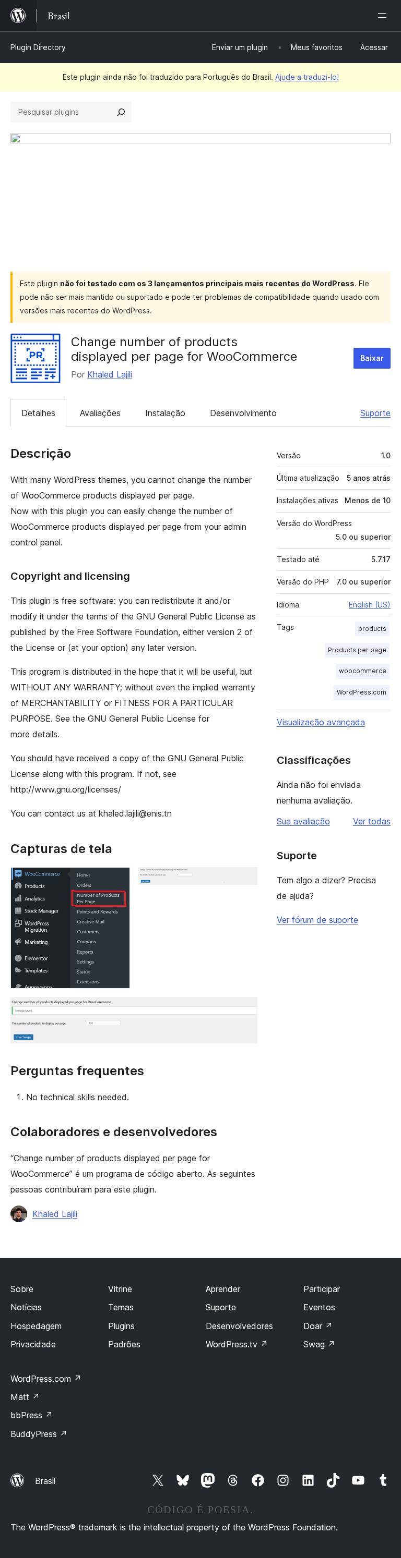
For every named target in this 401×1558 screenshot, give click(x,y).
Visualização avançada (321, 722)
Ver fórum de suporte (317, 920)
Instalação (165, 413)
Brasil (45, 1481)
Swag (319, 1344)
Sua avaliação (303, 821)
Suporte (375, 413)
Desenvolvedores (239, 1326)
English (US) (370, 604)
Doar (318, 1326)
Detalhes (38, 413)
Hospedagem (36, 1326)
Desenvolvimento (243, 413)
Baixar (372, 358)
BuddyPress (38, 1434)
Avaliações (100, 413)
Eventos (319, 1307)
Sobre (21, 1289)
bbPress (31, 1415)
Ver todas (372, 821)
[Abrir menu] (384, 15)
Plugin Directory (38, 47)
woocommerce (362, 671)
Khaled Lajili (109, 374)
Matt (25, 1397)
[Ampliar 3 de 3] (243, 1011)
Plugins (121, 1326)
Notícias (26, 1307)
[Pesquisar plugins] (121, 112)
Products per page (357, 650)
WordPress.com (361, 692)
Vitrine (120, 1289)
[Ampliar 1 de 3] (116, 881)
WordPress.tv (237, 1344)
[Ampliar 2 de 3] (243, 881)
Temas (121, 1307)
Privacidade (33, 1344)
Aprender (223, 1289)
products (372, 628)
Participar (321, 1289)
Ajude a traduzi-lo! (307, 76)
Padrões (124, 1344)
